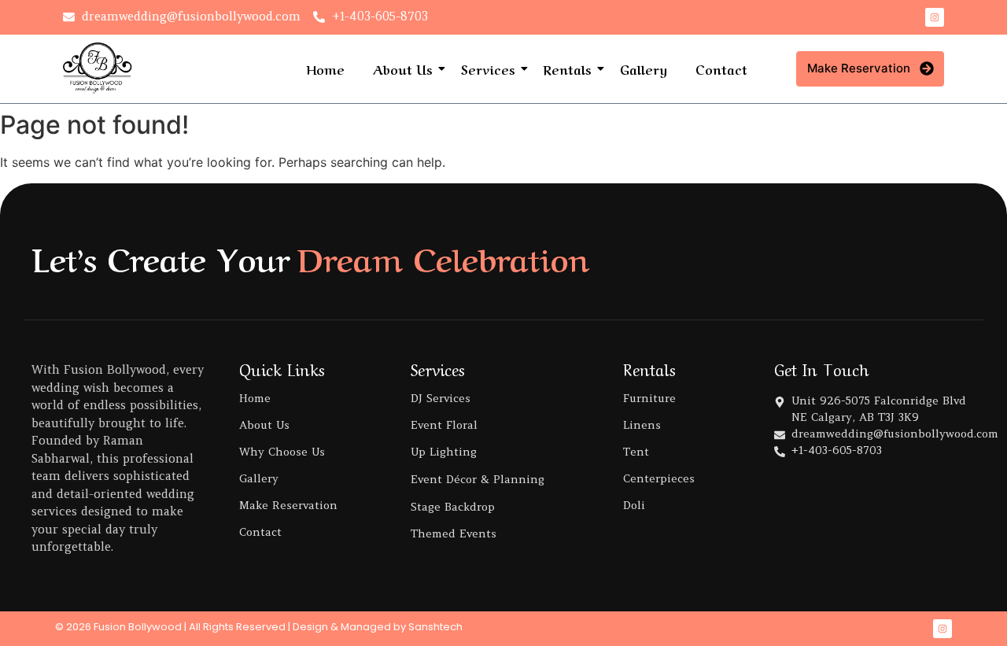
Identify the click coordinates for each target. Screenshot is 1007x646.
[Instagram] (934, 17)
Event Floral (444, 425)
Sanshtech (435, 626)
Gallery (643, 68)
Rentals (568, 68)
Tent (636, 452)
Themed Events (453, 533)
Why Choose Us (282, 452)
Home (325, 68)
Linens (642, 425)
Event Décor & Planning (477, 479)
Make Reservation (288, 505)
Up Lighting (444, 452)
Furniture (649, 398)
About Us (403, 68)
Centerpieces (659, 478)
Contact (721, 68)
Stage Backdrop (453, 507)
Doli (634, 505)
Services (488, 68)
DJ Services (440, 398)
